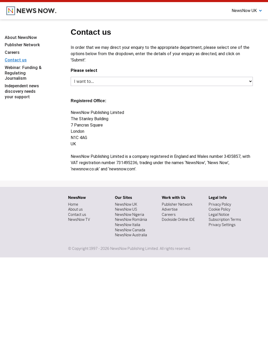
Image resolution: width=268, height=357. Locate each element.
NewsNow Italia (127, 224)
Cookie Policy (219, 209)
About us (75, 209)
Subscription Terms (225, 219)
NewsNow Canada (130, 230)
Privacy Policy (220, 204)
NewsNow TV (79, 219)
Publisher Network (22, 44)
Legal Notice (219, 214)
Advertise (170, 209)
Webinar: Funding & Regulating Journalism (23, 73)
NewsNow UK (126, 204)
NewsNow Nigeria (129, 214)
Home (73, 204)
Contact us (16, 59)
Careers (12, 52)
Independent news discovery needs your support (22, 91)
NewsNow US (126, 209)
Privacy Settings (222, 224)
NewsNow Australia (131, 235)
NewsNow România (131, 219)
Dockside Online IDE (178, 219)
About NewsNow (21, 37)
